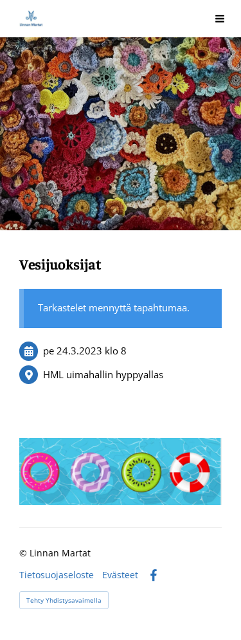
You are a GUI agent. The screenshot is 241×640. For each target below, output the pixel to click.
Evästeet (120, 575)
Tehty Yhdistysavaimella (64, 600)
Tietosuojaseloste (56, 575)
